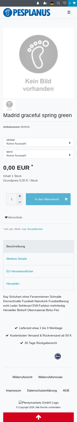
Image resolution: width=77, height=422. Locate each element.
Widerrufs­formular (50, 377)
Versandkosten (35, 229)
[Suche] (58, 3)
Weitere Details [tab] (16, 258)
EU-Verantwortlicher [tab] (19, 271)
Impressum (13, 390)
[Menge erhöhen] (20, 196)
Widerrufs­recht (22, 377)
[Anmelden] (38, 3)
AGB (66, 390)
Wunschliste (14, 217)
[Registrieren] (45, 3)
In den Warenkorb (47, 199)
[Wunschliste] (65, 3)
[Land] (52, 3)
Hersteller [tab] (12, 283)
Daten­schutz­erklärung (42, 390)
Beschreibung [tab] (15, 246)
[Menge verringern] (20, 202)
